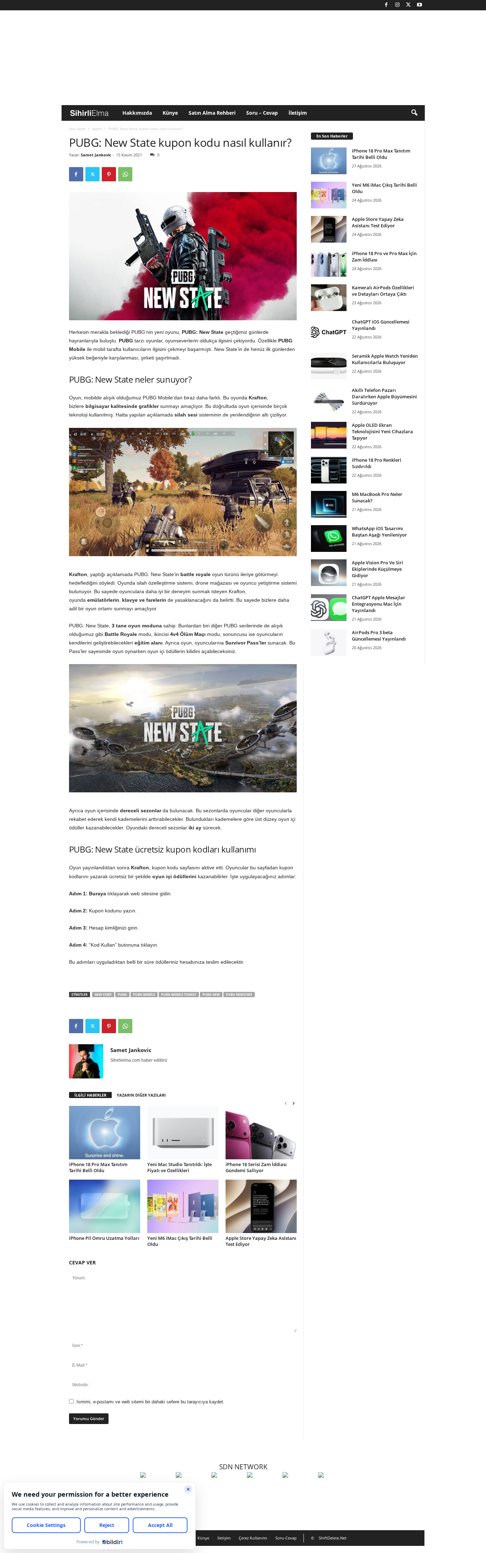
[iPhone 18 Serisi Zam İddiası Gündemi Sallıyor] (261, 1132)
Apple (97, 128)
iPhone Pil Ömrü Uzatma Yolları (104, 1238)
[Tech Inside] (263, 1488)
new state (103, 994)
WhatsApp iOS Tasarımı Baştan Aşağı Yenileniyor (379, 531)
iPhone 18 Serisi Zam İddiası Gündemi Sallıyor (256, 1167)
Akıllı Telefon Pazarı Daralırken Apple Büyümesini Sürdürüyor (384, 396)
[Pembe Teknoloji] (298, 1488)
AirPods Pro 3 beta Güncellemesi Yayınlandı (379, 635)
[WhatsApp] (125, 174)
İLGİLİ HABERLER (90, 1095)
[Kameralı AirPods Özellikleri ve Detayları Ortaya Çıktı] (329, 297)
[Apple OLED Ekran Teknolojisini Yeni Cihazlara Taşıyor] (329, 435)
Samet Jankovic (96, 154)
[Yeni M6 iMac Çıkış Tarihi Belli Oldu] (182, 1206)
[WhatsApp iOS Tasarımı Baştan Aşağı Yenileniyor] (329, 538)
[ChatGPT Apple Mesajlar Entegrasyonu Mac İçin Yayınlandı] (329, 607)
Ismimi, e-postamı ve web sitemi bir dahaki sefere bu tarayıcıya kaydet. (150, 1401)
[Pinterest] (109, 174)
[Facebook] (386, 5)
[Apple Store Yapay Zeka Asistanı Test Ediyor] (261, 1206)
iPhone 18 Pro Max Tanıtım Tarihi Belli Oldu (98, 1167)
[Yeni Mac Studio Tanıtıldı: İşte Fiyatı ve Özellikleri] (182, 1132)
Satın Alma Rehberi (212, 112)
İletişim (298, 112)
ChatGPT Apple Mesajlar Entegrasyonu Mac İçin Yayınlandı (378, 604)
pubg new (211, 994)
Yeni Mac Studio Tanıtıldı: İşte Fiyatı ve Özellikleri (179, 1167)
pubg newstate (239, 994)
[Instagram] (397, 5)
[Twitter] (408, 5)
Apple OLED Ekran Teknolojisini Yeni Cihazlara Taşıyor (382, 431)
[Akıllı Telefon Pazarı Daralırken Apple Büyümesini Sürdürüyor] (329, 400)
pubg (122, 994)
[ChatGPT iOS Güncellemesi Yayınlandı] (329, 332)
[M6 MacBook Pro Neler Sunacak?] (329, 504)
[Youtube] (419, 5)
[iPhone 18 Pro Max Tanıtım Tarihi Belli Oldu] (104, 1132)
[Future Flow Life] (334, 1488)
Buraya (97, 893)
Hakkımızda (137, 112)
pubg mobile (144, 994)
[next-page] (293, 1103)
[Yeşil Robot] (227, 1488)
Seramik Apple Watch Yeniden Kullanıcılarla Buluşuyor (385, 359)
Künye (170, 112)
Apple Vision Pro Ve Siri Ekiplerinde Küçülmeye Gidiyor (377, 569)
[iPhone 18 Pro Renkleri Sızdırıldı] (329, 470)
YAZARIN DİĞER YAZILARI (141, 1095)
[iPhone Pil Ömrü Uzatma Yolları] (104, 1206)
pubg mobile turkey (178, 994)
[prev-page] (285, 1103)
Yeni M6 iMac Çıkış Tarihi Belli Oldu (179, 1241)
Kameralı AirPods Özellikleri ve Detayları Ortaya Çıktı (383, 290)
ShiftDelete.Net (333, 1538)
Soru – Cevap (262, 112)
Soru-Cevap (286, 1538)
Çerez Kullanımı (253, 1538)
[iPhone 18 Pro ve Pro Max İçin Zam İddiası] (329, 263)
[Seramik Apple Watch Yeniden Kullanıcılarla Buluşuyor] (329, 366)
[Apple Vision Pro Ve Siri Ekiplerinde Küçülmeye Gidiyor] (329, 572)
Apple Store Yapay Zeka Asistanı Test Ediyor (261, 1241)
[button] (414, 113)
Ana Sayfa (77, 128)
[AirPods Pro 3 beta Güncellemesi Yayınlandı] (329, 642)
